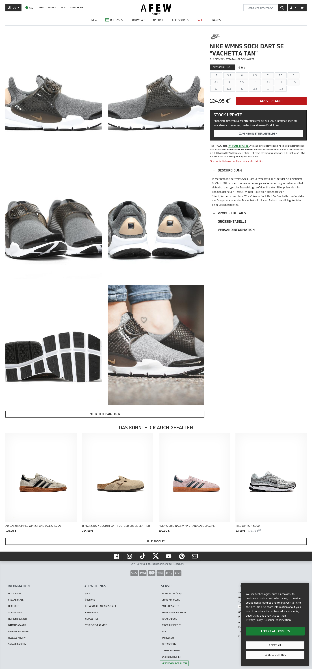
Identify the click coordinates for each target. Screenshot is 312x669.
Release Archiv (17, 637)
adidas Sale (15, 612)
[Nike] (216, 36)
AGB (164, 631)
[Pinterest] (182, 556)
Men (41, 7)
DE (14, 7)
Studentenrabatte (96, 625)
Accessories (180, 20)
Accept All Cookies (275, 631)
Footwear (137, 20)
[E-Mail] (195, 556)
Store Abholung (171, 599)
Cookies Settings (275, 655)
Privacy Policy (254, 620)
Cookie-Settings (171, 650)
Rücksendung (169, 618)
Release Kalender (18, 631)
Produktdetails (231, 213)
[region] (275, 624)
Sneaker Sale (15, 599)
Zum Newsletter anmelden (258, 133)
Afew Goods (92, 612)
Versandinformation (236, 230)
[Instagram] (129, 556)
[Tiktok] (143, 556)
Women (52, 7)
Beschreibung (229, 170)
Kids (63, 7)
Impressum (168, 637)
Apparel (158, 20)
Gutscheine (76, 7)
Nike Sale (13, 606)
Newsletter (92, 618)
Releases (116, 20)
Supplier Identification (278, 620)
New (94, 20)
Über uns (90, 599)
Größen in (222, 67)
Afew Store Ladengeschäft (100, 606)
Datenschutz (169, 644)
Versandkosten (238, 145)
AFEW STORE (156, 8)
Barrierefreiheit (171, 656)
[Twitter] (156, 556)
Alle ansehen (156, 541)
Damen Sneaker (17, 625)
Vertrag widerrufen (174, 663)
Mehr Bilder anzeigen (105, 414)
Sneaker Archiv (17, 644)
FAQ (31, 7)
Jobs (87, 593)
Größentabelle (231, 222)
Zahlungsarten (170, 606)
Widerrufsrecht (171, 625)
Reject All (275, 645)
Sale (200, 20)
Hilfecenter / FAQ (171, 593)
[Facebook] (116, 556)
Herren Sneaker (17, 618)
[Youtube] (169, 556)
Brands (216, 20)
